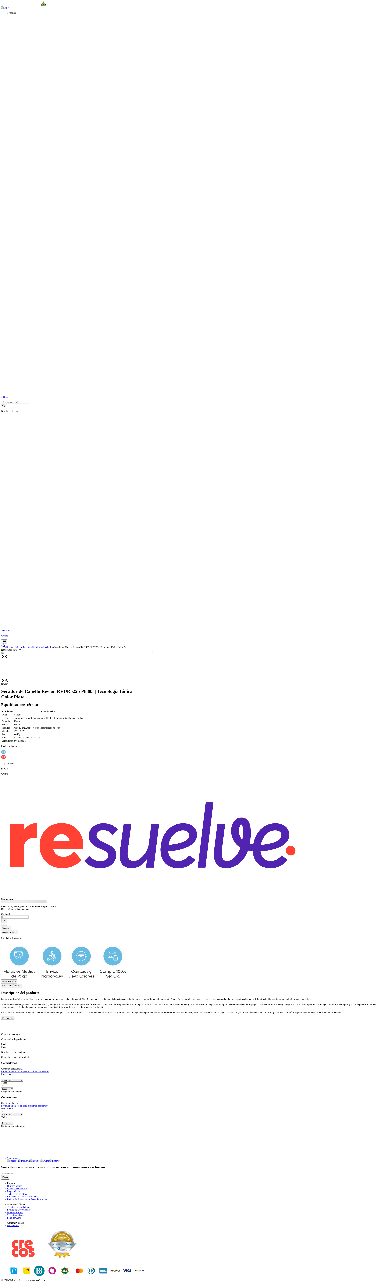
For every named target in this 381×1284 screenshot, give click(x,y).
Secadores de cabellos (42, 647)
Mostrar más (7, 1018)
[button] (193, 12)
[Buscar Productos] (3, 405)
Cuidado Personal (22, 647)
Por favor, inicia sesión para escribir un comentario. (25, 1071)
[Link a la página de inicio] (3, 647)
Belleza (9, 647)
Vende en (5, 630)
